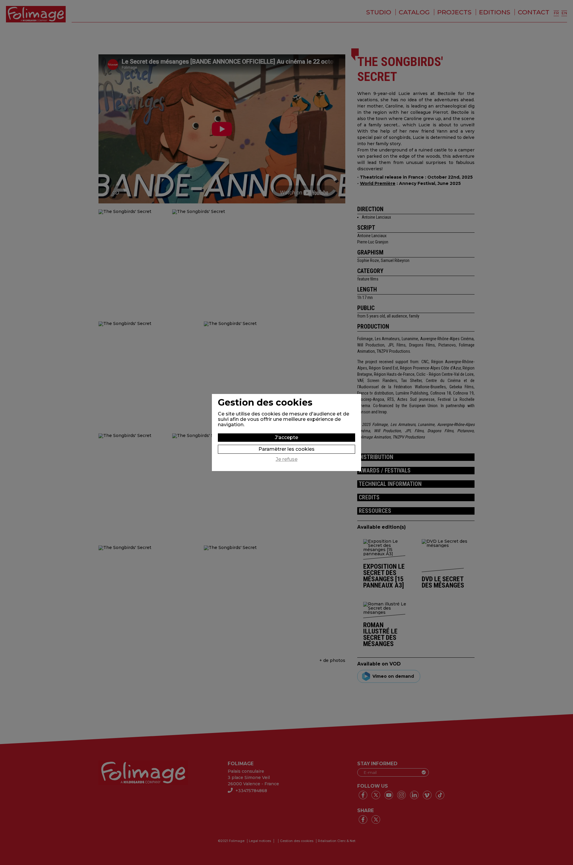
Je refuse (287, 459)
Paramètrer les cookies (286, 449)
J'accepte (286, 437)
